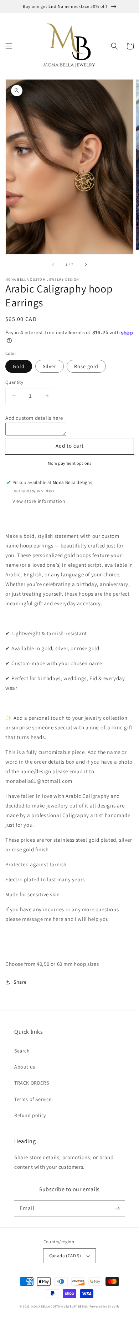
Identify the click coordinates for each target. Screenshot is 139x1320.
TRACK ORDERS (31, 1083)
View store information (38, 501)
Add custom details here (34, 417)
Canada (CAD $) (65, 1256)
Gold (19, 366)
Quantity (14, 382)
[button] (9, 46)
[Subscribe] (117, 1208)
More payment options (70, 463)
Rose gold (86, 366)
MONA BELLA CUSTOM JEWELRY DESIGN (59, 1306)
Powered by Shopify (104, 1306)
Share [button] (20, 982)
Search (22, 1051)
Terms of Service (33, 1099)
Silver (49, 366)
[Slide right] (85, 264)
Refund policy (30, 1115)
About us (24, 1067)
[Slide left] (53, 264)
